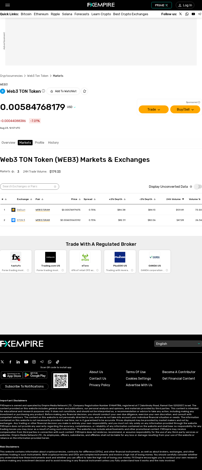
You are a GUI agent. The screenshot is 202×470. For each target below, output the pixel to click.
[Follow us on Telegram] (199, 14)
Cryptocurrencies (11, 76)
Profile (39, 142)
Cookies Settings (138, 378)
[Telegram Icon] (41, 361)
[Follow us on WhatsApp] (187, 14)
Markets (25, 142)
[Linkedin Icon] (18, 361)
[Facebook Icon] (10, 361)
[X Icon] (2, 361)
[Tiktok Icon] (57, 361)
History (53, 142)
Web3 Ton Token (37, 76)
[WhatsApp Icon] (49, 361)
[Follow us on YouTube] (193, 14)
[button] (7, 5)
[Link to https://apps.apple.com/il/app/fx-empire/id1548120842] (12, 375)
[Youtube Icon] (26, 361)
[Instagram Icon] (34, 361)
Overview (8, 142)
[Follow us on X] (180, 14)
